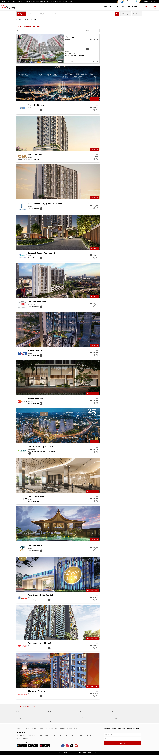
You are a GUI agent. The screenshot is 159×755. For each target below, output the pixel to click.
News (122, 6)
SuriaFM (65, 1)
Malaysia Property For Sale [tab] (27, 706)
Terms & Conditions (60, 728)
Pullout (134, 6)
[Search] (117, 14)
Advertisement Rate (72, 728)
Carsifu (53, 735)
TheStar (8, 1)
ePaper (3, 1)
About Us (18, 728)
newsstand (79, 735)
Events (13, 1)
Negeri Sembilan (52, 721)
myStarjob (49, 1)
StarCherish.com (90, 735)
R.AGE (18, 1)
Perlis (81, 718)
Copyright (33, 728)
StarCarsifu (36, 1)
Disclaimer (41, 728)
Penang (18, 718)
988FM (70, 1)
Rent (116, 6)
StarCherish (29, 1)
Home (106, 6)
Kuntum (59, 1)
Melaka (50, 718)
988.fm (18, 738)
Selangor (18, 715)
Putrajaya (82, 721)
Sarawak (114, 715)
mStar (22, 1)
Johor (18, 721)
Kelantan (50, 715)
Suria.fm (25, 738)
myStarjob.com (43, 735)
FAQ (46, 728)
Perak (81, 715)
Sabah (114, 712)
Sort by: (87, 30)
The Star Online (20, 735)
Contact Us (26, 728)
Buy (111, 6)
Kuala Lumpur (20, 712)
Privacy (51, 728)
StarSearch (43, 1)
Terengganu (115, 718)
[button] (21, 13)
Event (128, 6)
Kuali (54, 1)
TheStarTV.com (32, 735)
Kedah (50, 712)
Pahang (82, 712)
